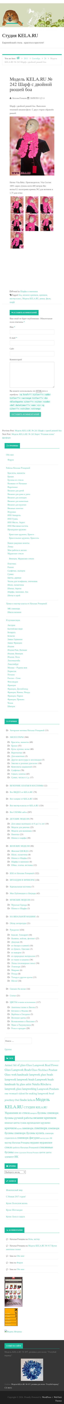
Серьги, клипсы (18, 773)
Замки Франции (15, 642)
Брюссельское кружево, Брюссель (24, 537)
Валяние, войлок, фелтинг (23, 938)
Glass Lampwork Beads (18, 1070)
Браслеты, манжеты (16, 473)
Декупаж (15, 942)
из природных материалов (23, 956)
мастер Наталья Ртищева (17, 1142)
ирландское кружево (38, 1122)
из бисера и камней (20, 945)
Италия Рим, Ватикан (17, 650)
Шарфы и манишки (29, 291)
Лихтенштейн (14, 660)
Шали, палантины (16, 584)
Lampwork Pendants (48, 1088)
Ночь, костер (34, 1239)
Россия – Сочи (14, 678)
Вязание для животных (18, 501)
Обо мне (10, 454)
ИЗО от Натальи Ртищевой (22, 873)
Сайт (12, 348)
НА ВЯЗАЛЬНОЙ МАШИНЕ (23, 916)
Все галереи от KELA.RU (21, 798)
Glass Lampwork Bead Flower (42, 1065)
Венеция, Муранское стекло (21, 558)
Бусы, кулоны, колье (20, 749)
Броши (11, 476)
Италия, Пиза (14, 656)
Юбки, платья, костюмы (22, 865)
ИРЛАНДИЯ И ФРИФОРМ (22, 879)
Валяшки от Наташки (17, 483)
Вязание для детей (16, 490)
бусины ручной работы (19, 1118)
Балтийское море (15, 628)
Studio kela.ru (27, 1100)
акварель (33, 1113)
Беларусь (11, 632)
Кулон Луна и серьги (15, 1216)
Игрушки (12, 511)
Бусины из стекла (15, 479)
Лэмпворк (15, 966)
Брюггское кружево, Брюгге (21, 534)
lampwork (10, 1079)
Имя (12, 327)
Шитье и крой (14, 595)
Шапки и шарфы (18, 837)
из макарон (16, 952)
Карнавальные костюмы (20, 886)
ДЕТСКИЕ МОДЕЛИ (19, 818)
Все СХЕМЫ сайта (18, 812)
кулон (19, 1128)
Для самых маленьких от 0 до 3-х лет (28, 823)
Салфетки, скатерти (16, 570)
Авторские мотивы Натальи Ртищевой (27, 730)
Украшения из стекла (17, 1113)
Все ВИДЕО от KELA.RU (21, 792)
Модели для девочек (20, 827)
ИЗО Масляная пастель (18, 525)
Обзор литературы (18, 923)
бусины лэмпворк (47, 1113)
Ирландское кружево (17, 529)
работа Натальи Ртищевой (26, 1147)
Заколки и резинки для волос (24, 763)
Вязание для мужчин (17, 504)
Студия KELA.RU (20, 35)
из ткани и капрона (20, 959)
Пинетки (15, 834)
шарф (12, 302)
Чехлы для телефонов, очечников (22, 581)
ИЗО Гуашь (13, 518)
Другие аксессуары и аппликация (26, 759)
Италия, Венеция (15, 653)
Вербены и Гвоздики (20, 1014)
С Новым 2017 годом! (16, 1196)
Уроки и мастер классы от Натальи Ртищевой (26, 603)
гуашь (23, 1122)
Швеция (11, 706)
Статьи (13, 995)
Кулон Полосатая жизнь (16, 1203)
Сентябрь (36, 58)
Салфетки (15, 770)
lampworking (29, 1088)
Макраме (15, 970)
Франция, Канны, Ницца (19, 692)
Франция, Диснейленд (18, 688)
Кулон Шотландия (14, 1209)
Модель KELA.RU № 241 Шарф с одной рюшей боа (38, 430)
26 (45, 58)
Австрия (11, 625)
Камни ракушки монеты (18, 543)
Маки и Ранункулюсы (21, 1024)
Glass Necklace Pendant (44, 1070)
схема (16, 1152)
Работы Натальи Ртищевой (18, 467)
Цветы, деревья (14, 577)
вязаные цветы (12, 1122)
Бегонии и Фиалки (19, 1010)
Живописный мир (14, 1190)
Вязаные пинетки (15, 508)
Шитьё (14, 980)
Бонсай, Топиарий (19, 934)
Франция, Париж (15, 695)
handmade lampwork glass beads (35, 1074)
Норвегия (12, 671)
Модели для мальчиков (21, 830)
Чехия (10, 702)
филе (48, 298)
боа (20, 294)
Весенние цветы (18, 1017)
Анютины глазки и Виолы (23, 1007)
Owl (17, 1100)
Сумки (11, 574)
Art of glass (19, 1065)
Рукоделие (14, 929)
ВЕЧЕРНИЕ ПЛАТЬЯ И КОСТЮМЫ (26, 785)
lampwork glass (13, 1088)
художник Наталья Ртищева (29, 1152)
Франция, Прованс (16, 699)
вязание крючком (30, 294)
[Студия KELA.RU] (12, 17)
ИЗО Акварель (14, 515)
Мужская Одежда (19, 904)
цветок (42, 1152)
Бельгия (11, 635)
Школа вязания (14, 612)
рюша (42, 298)
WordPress (46, 1397)
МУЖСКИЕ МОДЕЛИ (20, 899)
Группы (8, 1049)
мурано (34, 1142)
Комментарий (16, 359)
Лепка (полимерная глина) (23, 963)
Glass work (11, 1074)
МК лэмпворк (14, 608)
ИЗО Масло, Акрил (16, 522)
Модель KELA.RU (30, 298)
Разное (11, 567)
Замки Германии (15, 639)
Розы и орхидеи (18, 1028)
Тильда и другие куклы (21, 977)
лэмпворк (40, 1128)
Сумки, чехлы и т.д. (20, 777)
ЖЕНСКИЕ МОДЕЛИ (20, 846)
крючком (43, 294)
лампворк (27, 1128)
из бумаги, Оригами (20, 948)
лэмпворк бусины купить (29, 1133)
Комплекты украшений (21, 766)
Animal (8, 1065)
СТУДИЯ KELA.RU (35, 1107)
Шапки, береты (14, 588)
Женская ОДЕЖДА (20, 851)
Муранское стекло (16, 553)
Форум (11, 459)
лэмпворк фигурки (28, 1137)
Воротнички (16, 752)
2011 (26, 58)
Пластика (12, 563)
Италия (11, 646)
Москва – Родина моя (17, 667)
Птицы (14, 973)
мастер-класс (15, 298)
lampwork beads (26, 1079)
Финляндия (13, 681)
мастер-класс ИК (46, 1138)
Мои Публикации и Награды (23, 893)
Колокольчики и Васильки (23, 1021)
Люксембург (13, 664)
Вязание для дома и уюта (19, 494)
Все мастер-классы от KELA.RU (24, 805)
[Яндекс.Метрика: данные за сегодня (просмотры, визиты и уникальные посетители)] (13, 1331)
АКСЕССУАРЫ (17, 737)
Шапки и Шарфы (19, 858)
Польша (11, 674)
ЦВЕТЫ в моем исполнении (23, 1002)
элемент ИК (11, 1156)
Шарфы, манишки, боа (18, 591)
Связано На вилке (18, 988)
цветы (48, 1152)
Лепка (10, 546)
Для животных (18, 756)
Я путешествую (13, 620)
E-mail (13, 337)
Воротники (13, 487)
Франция (12, 685)
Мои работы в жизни (17, 550)
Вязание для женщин (17, 497)
